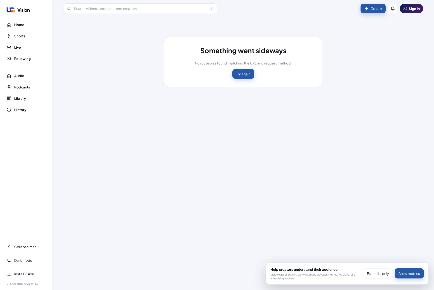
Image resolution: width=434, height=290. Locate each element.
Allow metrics (409, 273)
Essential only (378, 273)
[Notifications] (392, 8)
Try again (243, 74)
